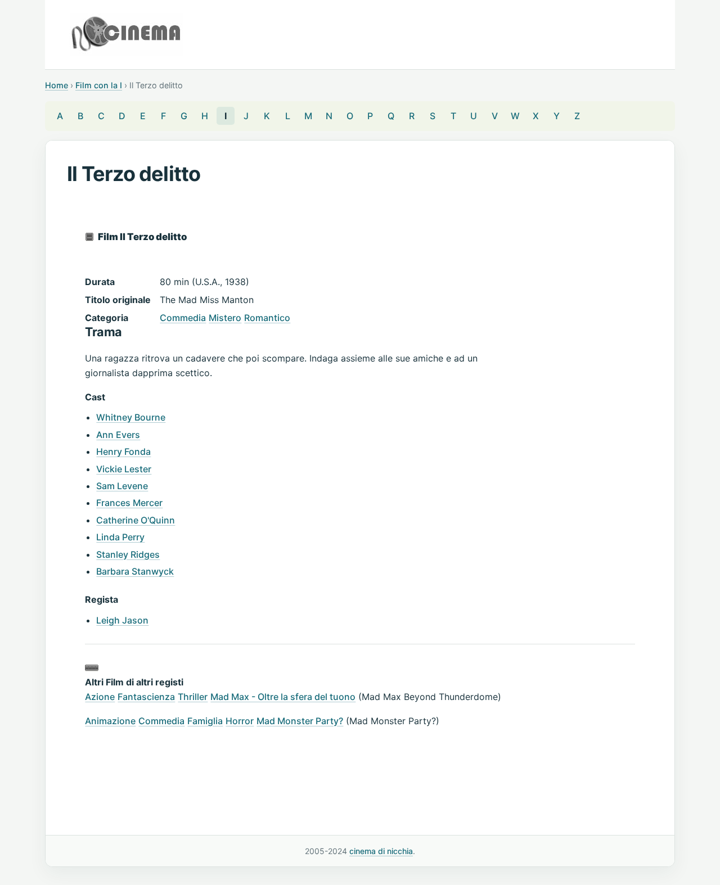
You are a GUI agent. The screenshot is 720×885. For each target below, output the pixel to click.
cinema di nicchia (381, 851)
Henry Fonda (123, 451)
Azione (100, 696)
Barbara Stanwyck (135, 571)
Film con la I (98, 85)
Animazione (110, 720)
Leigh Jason (122, 620)
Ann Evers (118, 434)
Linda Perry (120, 537)
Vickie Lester (123, 469)
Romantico (267, 317)
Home (56, 85)
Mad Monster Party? (299, 720)
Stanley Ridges (128, 554)
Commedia (183, 317)
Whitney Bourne (130, 417)
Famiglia (205, 720)
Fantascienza (146, 696)
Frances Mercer (129, 502)
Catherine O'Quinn (135, 520)
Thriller (193, 696)
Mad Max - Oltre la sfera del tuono (283, 696)
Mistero (225, 317)
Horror (240, 720)
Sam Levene (122, 485)
